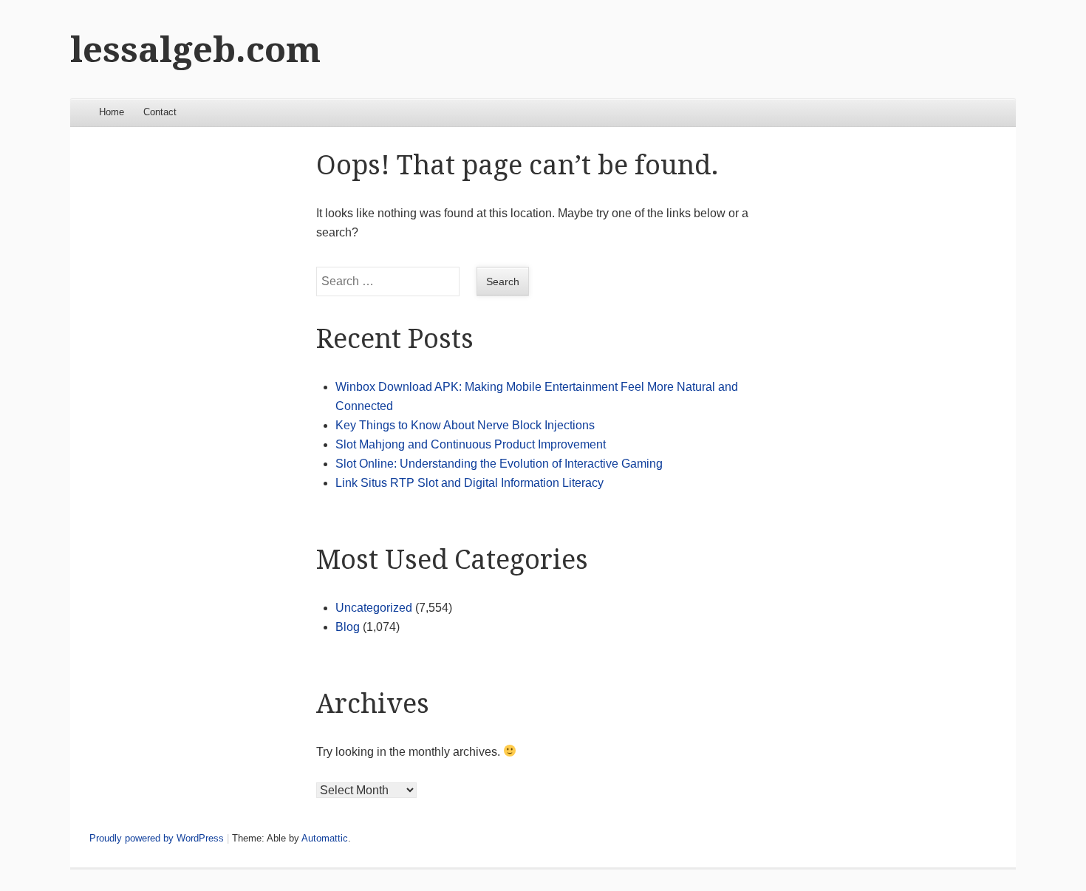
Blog (347, 627)
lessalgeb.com (195, 50)
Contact (160, 111)
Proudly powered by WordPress (156, 838)
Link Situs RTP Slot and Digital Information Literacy (469, 483)
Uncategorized (373, 607)
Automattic (324, 838)
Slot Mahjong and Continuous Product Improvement (470, 444)
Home (111, 111)
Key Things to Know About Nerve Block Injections (465, 425)
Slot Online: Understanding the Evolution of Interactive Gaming (499, 463)
